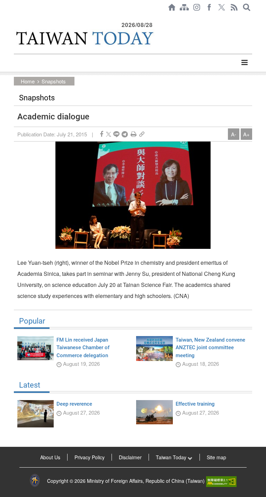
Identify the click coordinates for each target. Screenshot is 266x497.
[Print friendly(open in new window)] (133, 134)
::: (16, 18)
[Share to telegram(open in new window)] (125, 134)
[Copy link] (141, 134)
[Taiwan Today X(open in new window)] (221, 7)
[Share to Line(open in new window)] (116, 134)
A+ (246, 134)
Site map (216, 457)
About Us (50, 457)
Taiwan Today (172, 457)
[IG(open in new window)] (196, 7)
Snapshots (54, 81)
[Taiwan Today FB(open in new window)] (209, 7)
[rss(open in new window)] (234, 7)
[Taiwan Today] (84, 38)
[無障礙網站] (221, 480)
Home (28, 81)
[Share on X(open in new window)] (108, 134)
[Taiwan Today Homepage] (171, 7)
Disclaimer (130, 457)
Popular (32, 321)
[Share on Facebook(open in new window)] (101, 134)
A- (233, 134)
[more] (244, 62)
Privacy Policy (89, 457)
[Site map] (184, 7)
